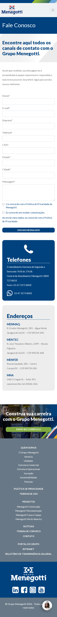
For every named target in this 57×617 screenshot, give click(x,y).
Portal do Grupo (28, 544)
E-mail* (6, 108)
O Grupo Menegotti (29, 452)
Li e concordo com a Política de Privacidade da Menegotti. (29, 206)
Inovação (28, 473)
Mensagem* (8, 181)
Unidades (28, 460)
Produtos (28, 501)
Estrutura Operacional (28, 469)
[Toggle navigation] (52, 10)
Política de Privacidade (28, 488)
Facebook (24, 590)
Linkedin (15, 590)
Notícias (28, 526)
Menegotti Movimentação (28, 510)
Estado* (6, 157)
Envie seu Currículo (28, 429)
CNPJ (5, 144)
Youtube (41, 590)
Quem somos (28, 447)
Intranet (28, 549)
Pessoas (28, 481)
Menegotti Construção (28, 506)
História (28, 456)
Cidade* (6, 169)
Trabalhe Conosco (29, 531)
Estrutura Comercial (28, 465)
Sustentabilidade (28, 477)
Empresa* (7, 120)
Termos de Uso (28, 493)
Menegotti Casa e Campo (28, 515)
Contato (28, 536)
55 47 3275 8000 (23, 293)
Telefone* (7, 132)
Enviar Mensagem (28, 230)
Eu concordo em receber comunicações (25, 212)
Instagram (33, 590)
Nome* (6, 95)
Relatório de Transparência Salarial (28, 554)
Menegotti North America (29, 519)
